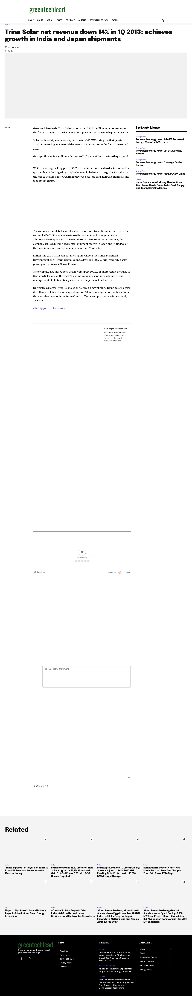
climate (102, 949)
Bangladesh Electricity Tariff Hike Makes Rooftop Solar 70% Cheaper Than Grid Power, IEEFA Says (162, 871)
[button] (162, 20)
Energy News (141, 136)
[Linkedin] (7, 140)
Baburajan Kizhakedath (115, 328)
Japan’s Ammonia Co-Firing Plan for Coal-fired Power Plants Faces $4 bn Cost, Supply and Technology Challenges (160, 185)
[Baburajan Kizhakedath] (68, 424)
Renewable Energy (107, 965)
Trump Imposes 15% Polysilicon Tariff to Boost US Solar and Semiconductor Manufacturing (26, 871)
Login (127, 572)
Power (138, 180)
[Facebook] (7, 152)
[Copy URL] (7, 134)
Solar (7, 25)
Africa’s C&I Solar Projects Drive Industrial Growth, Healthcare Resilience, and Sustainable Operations (73, 913)
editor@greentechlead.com (49, 308)
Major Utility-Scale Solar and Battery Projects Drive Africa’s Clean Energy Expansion (25, 913)
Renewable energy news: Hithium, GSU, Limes (160, 174)
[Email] (7, 158)
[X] (7, 146)
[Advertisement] (115, 9)
